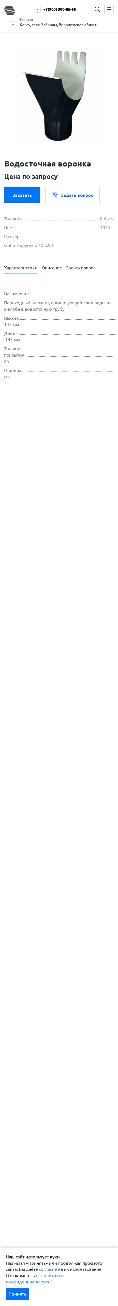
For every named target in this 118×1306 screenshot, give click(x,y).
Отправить (50, 577)
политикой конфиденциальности (51, 474)
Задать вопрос (77, 195)
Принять (18, 1293)
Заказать (22, 195)
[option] (59, 94)
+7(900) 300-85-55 (59, 9)
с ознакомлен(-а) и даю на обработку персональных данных (62, 458)
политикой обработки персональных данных (63, 451)
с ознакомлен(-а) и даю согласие (50, 478)
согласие (48, 1269)
